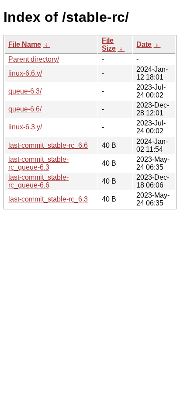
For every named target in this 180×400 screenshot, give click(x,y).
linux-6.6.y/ (25, 73)
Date (144, 44)
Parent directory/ (33, 59)
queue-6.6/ (25, 109)
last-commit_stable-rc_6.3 (48, 199)
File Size (109, 44)
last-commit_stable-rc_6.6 (48, 145)
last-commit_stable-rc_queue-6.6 (38, 181)
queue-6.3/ (25, 91)
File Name (24, 44)
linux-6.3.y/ (25, 127)
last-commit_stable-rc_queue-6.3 (38, 163)
